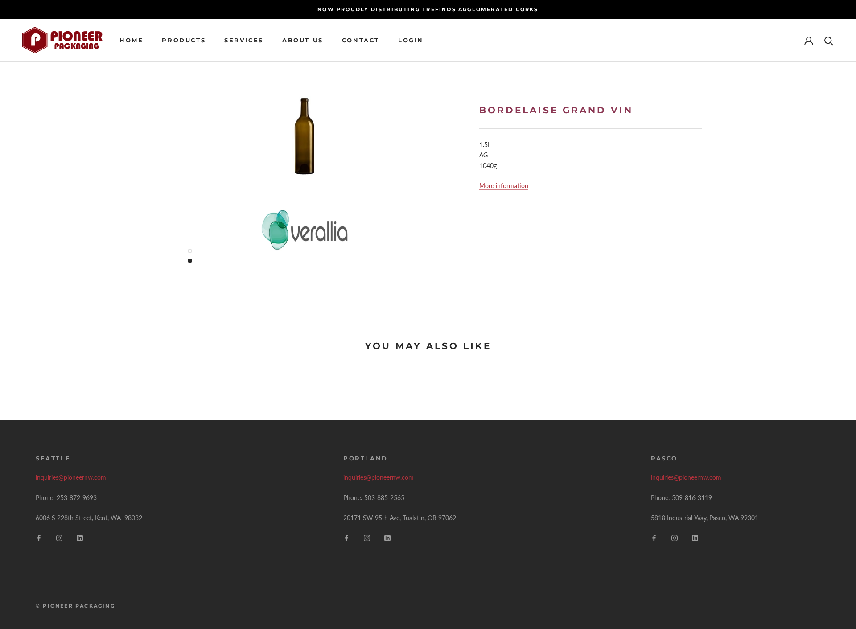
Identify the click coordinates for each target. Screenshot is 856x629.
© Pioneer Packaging (75, 606)
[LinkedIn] (80, 537)
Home (131, 40)
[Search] (829, 40)
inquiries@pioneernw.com (71, 477)
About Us (302, 40)
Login (411, 40)
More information (503, 185)
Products (184, 40)
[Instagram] (59, 537)
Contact (360, 40)
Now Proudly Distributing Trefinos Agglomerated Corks (427, 9)
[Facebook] (39, 537)
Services (243, 40)
